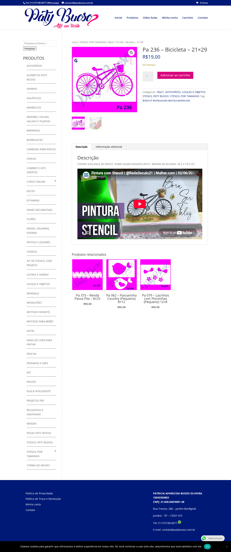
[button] (131, 52)
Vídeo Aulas (150, 17)
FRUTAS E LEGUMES (38, 242)
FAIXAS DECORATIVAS (39, 210)
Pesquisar (30, 48)
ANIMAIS (32, 88)
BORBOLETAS (35, 140)
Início (75, 42)
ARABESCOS (34, 107)
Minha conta (170, 17)
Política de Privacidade (39, 493)
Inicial (118, 17)
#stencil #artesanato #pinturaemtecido (166, 100)
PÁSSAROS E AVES (37, 363)
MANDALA (33, 293)
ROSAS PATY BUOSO (39, 433)
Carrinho (187, 17)
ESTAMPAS (33, 200)
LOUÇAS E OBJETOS (193, 92)
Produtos (132, 17)
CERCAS (31, 158)
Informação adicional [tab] (109, 146)
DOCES (31, 191)
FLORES (31, 219)
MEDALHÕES (34, 302)
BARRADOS (33, 130)
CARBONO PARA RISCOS (41, 149)
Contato (203, 17)
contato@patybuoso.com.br (178, 529)
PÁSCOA (31, 353)
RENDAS (32, 423)
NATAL (31, 331)
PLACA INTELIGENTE (39, 391)
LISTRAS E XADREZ (38, 274)
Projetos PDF (35, 400)
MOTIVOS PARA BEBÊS (40, 321)
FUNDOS (32, 251)
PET (29, 372)
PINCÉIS (31, 381)
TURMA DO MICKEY (38, 465)
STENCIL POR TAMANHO (93, 42)
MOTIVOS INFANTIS (38, 312)
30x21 (111, 42)
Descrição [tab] (82, 146)
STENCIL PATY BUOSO (156, 96)
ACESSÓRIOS (173, 92)
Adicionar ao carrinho (175, 75)
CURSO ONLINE (36, 181)
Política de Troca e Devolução (43, 498)
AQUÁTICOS (34, 98)
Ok (207, 546)
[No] (226, 546)
